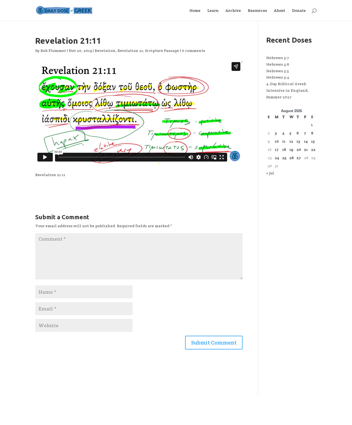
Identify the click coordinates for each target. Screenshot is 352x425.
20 (298, 149)
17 (277, 149)
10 (277, 141)
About (279, 11)
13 (298, 141)
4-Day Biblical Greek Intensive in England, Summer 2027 (287, 90)
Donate (299, 11)
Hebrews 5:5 (277, 70)
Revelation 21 (130, 50)
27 (298, 157)
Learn (213, 11)
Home (194, 11)
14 (306, 141)
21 (306, 149)
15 (313, 141)
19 (291, 149)
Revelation (105, 50)
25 (284, 157)
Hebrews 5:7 (277, 57)
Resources (257, 11)
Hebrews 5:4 (277, 77)
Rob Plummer (53, 50)
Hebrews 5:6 (277, 64)
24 (277, 157)
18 (284, 149)
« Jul (270, 173)
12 (291, 141)
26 (291, 157)
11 (283, 141)
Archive (233, 11)
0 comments (193, 50)
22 (313, 149)
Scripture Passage (162, 50)
